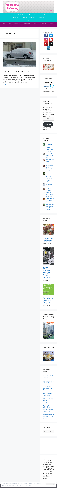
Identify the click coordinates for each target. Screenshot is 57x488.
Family (4, 23)
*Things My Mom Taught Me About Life (47, 388)
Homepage (13, 14)
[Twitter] (51, 35)
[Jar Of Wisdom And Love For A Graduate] (48, 256)
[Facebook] (46, 35)
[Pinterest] (46, 44)
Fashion (51, 23)
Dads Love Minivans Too (16, 71)
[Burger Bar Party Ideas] (48, 230)
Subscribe (48, 124)
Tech (13, 25)
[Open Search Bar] (28, 20)
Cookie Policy (28, 485)
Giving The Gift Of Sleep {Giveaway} (49, 194)
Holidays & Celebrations (19, 17)
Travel (43, 14)
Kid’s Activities (17, 23)
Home (10, 23)
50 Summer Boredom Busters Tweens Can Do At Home (49, 147)
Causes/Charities (23, 25)
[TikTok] (51, 44)
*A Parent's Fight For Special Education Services (48, 416)
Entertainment (6, 25)
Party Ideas (32, 17)
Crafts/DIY (35, 23)
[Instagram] (46, 40)
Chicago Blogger (33, 14)
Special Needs (27, 23)
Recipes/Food (43, 23)
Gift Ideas (41, 17)
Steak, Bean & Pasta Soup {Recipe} (50, 200)
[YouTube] (51, 40)
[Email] (48, 48)
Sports (17, 25)
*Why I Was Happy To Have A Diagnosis (48, 400)
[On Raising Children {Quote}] (48, 290)
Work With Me (21, 14)
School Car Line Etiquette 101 (49, 155)
